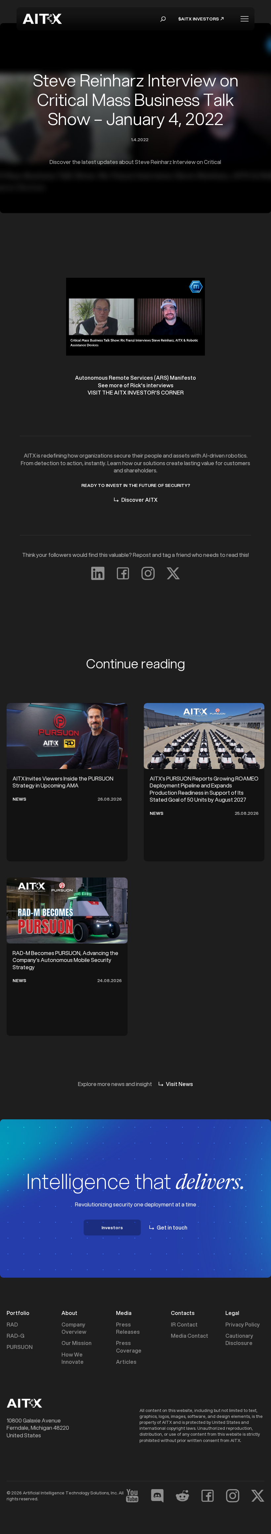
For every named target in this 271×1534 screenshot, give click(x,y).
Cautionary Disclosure (239, 1339)
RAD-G (15, 1335)
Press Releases (128, 1328)
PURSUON (20, 1347)
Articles (126, 1361)
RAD (12, 1324)
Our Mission (76, 1343)
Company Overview (73, 1328)
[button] (163, 19)
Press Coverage (128, 1346)
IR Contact (184, 1324)
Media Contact (189, 1335)
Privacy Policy (242, 1324)
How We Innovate (72, 1358)
